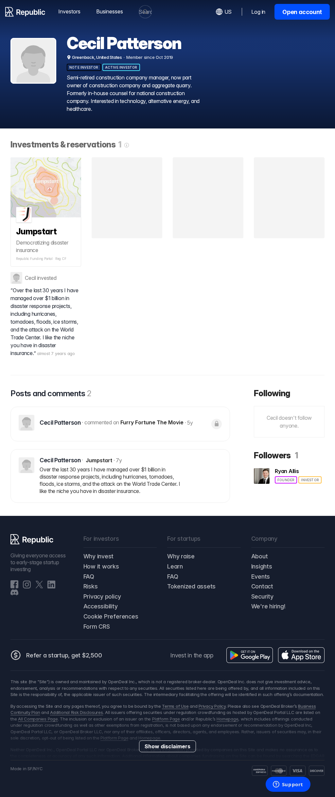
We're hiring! (268, 606)
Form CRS (96, 626)
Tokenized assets (191, 586)
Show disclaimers (167, 746)
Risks (90, 586)
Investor (310, 480)
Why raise (181, 556)
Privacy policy (102, 596)
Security (262, 596)
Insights (261, 566)
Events (260, 576)
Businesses (109, 11)
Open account (302, 11)
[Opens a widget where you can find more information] (287, 785)
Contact (262, 586)
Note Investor (83, 67)
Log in (258, 11)
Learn (175, 566)
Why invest (98, 556)
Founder (285, 480)
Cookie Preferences (110, 616)
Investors (69, 11)
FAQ (88, 576)
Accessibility (100, 606)
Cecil (30, 278)
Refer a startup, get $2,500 (64, 655)
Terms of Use (175, 706)
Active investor (121, 67)
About (259, 556)
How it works (101, 566)
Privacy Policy (212, 706)
